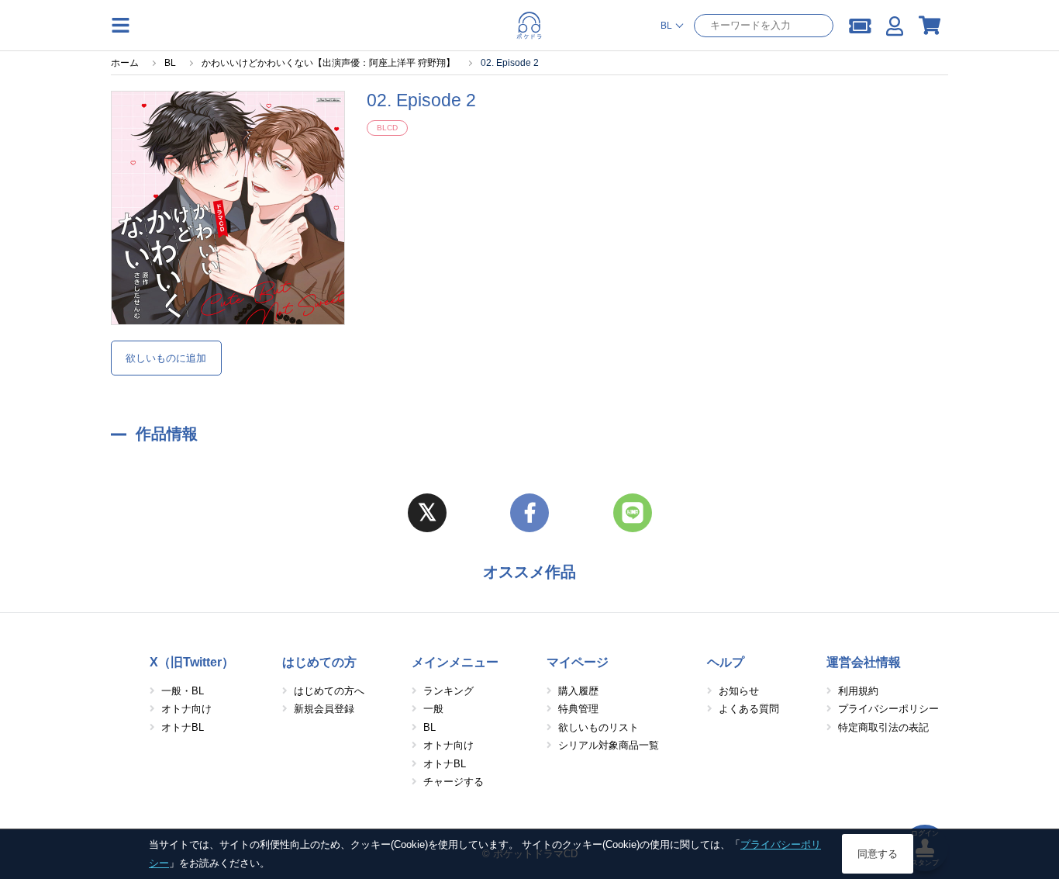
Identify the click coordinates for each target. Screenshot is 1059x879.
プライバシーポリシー (888, 709)
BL (429, 727)
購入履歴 (578, 691)
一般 (433, 709)
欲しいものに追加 (166, 358)
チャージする (453, 781)
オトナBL (182, 727)
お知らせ (739, 691)
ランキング (448, 691)
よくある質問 (749, 709)
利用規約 (858, 691)
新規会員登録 (324, 709)
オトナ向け (186, 709)
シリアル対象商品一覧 (608, 745)
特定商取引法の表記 (883, 727)
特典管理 (578, 709)
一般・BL (182, 691)
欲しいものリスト (598, 727)
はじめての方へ (329, 691)
